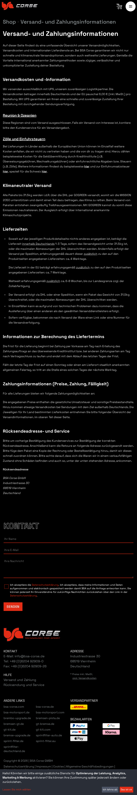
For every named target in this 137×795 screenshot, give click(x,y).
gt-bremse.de (45, 724)
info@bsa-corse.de (30, 656)
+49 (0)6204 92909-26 (29, 666)
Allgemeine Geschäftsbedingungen (90, 766)
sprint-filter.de (13, 741)
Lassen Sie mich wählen (16, 789)
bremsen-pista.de (48, 718)
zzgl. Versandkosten (84, 678)
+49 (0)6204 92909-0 (27, 661)
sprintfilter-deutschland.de (14, 749)
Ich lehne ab (110, 789)
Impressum (43, 766)
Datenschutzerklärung (45, 584)
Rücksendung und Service (24, 685)
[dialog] (68, 782)
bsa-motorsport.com (50, 712)
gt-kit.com (43, 729)
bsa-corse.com (14, 707)
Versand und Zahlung (20, 680)
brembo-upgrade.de (17, 718)
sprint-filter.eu (46, 741)
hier (86, 166)
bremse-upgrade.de (17, 735)
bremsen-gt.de (14, 724)
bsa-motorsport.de (16, 712)
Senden (13, 606)
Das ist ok (126, 789)
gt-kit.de (10, 729)
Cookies (58, 766)
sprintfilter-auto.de (49, 735)
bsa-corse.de (45, 707)
